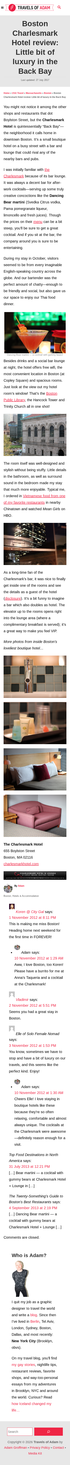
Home (7, 93)
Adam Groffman (15, 1447)
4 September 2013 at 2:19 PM (33, 1208)
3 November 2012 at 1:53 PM (32, 1046)
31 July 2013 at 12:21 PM (29, 1166)
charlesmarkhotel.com (21, 864)
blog (33, 1315)
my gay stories (23, 1365)
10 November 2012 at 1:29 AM (38, 958)
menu (37, 222)
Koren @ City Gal (30, 912)
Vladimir (22, 1000)
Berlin (34, 1321)
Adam (21, 885)
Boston (47, 93)
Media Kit (35, 1453)
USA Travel (18, 93)
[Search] (48, 1432)
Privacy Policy (40, 1447)
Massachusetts (34, 93)
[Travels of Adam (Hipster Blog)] (29, 7)
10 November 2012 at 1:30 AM (38, 1093)
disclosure (13, 598)
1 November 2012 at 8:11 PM (32, 918)
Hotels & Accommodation (25, 896)
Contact (58, 1447)
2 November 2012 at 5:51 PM (32, 1005)
